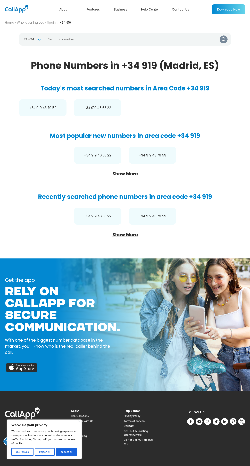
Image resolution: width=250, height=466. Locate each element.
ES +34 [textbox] (29, 39)
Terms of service (134, 421)
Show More (125, 174)
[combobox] (30, 39)
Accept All (66, 452)
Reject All (44, 452)
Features (93, 9)
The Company (80, 416)
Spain (51, 22)
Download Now (228, 9)
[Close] (79, 421)
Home (9, 22)
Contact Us (180, 9)
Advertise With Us (82, 421)
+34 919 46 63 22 (97, 107)
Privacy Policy (132, 416)
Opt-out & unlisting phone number (136, 433)
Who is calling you (30, 22)
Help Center (150, 9)
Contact (129, 426)
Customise (22, 452)
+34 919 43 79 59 (42, 107)
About (64, 9)
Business (120, 9)
